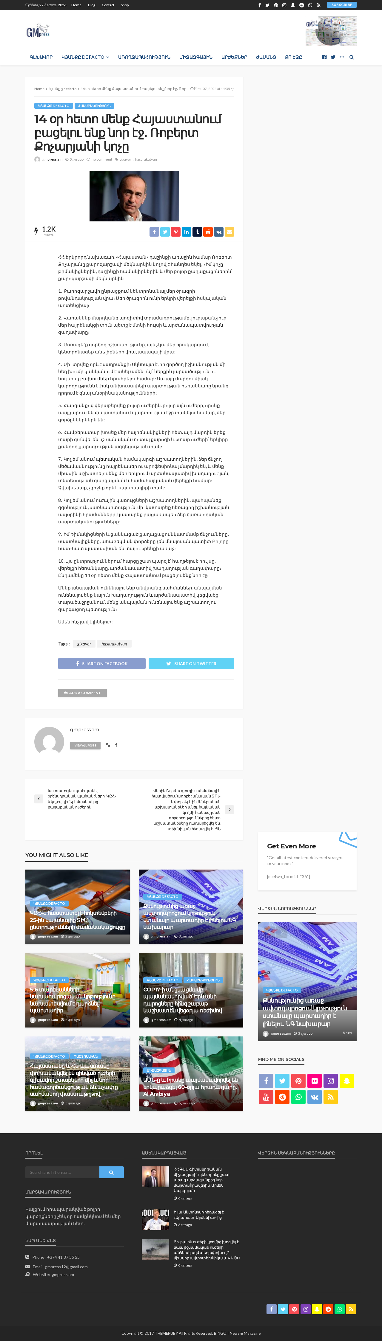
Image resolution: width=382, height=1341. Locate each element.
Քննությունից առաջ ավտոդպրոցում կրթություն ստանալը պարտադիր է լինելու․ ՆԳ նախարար (189, 916)
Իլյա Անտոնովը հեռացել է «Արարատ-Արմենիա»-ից (199, 1215)
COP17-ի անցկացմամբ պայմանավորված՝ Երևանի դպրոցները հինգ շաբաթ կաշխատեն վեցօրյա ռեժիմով (182, 1000)
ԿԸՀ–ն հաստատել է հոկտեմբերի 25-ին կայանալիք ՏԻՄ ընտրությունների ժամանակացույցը (77, 920)
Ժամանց (266, 57)
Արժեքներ (234, 57)
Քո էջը (293, 57)
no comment (102, 159)
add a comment (85, 692)
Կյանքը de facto (82, 57)
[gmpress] (38, 28)
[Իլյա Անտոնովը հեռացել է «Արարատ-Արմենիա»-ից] (155, 1219)
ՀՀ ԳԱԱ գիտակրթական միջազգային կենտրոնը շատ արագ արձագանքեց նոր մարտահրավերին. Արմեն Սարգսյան (201, 1180)
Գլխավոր (41, 57)
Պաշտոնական (86, 1056)
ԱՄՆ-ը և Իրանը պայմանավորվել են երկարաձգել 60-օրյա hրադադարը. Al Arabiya (190, 1087)
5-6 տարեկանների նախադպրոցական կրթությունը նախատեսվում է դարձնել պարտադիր (72, 1000)
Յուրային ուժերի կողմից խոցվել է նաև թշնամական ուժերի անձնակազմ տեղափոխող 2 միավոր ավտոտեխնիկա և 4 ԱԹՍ (207, 1250)
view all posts (85, 745)
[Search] (351, 57)
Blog (91, 5)
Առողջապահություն (144, 57)
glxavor (125, 159)
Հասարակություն (94, 106)
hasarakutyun (146, 159)
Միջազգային (195, 57)
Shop (125, 5)
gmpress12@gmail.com (66, 1266)
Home (76, 5)
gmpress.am (52, 159)
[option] (307, 981)
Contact (108, 5)
